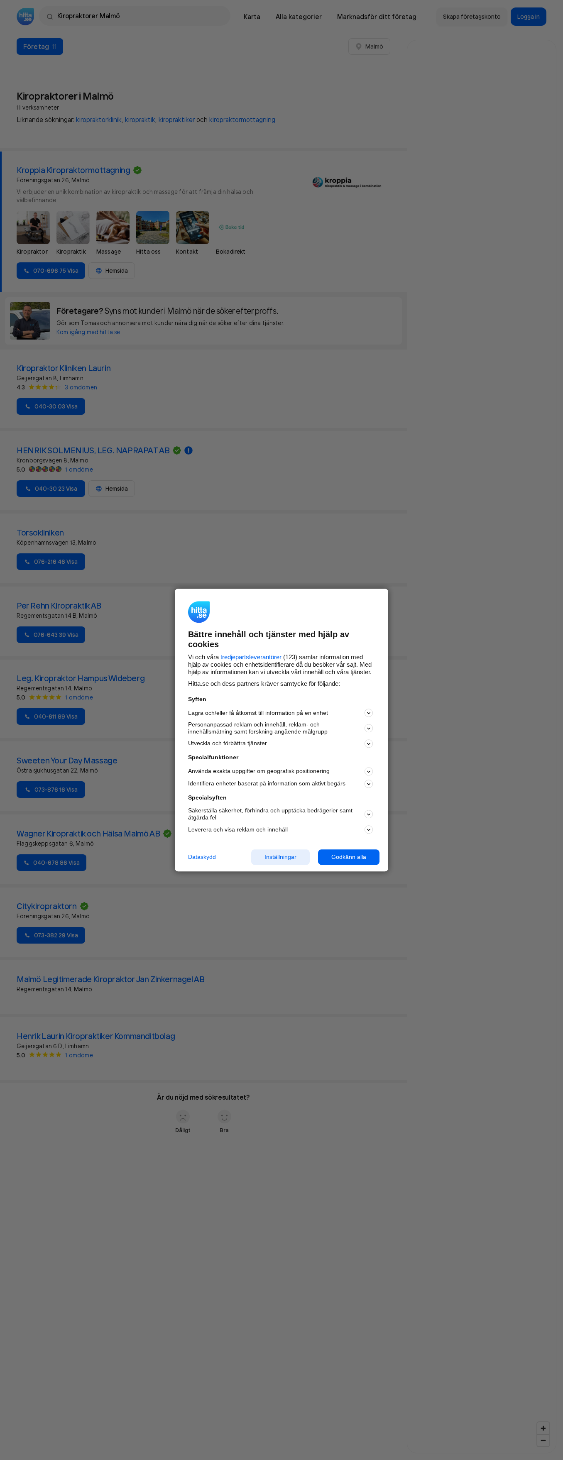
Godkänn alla (348, 857)
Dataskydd (202, 857)
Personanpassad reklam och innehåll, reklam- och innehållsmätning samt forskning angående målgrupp (258, 728)
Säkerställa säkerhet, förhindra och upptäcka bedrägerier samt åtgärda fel (270, 814)
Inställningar (280, 857)
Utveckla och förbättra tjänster (227, 743)
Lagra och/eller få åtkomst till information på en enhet (258, 712)
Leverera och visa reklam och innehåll (238, 829)
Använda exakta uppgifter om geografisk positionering (259, 771)
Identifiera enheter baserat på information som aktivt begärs (266, 783)
